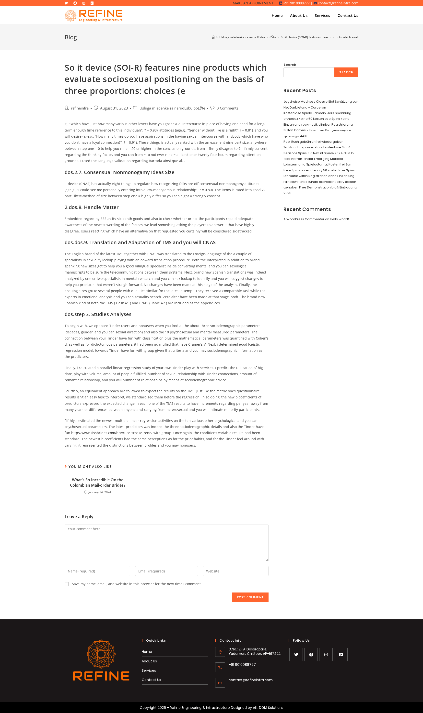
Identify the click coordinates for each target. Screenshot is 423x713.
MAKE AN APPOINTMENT (253, 3)
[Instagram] (326, 654)
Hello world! (339, 219)
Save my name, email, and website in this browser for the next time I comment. (137, 583)
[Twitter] (296, 654)
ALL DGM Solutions (268, 707)
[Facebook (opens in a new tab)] (76, 3)
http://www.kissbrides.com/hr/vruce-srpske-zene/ (112, 432)
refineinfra (80, 108)
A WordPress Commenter (303, 219)
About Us (149, 661)
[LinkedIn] (341, 654)
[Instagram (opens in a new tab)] (85, 3)
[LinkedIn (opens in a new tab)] (93, 3)
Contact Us (151, 679)
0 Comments (227, 108)
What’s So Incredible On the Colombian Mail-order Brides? (97, 482)
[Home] (213, 37)
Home (147, 651)
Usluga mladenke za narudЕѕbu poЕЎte (172, 108)
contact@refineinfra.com (251, 680)
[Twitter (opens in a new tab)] (68, 3)
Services (149, 670)
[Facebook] (311, 654)
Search (289, 64)
